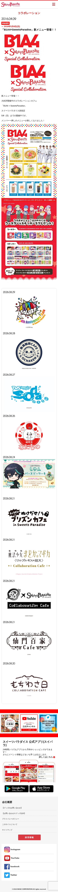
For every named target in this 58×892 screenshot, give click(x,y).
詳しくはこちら (46, 757)
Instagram (15, 849)
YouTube (15, 858)
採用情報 (29, 837)
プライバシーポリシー (10, 819)
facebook (14, 866)
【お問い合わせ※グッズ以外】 (14, 813)
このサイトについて (9, 824)
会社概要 (7, 802)
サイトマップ (7, 830)
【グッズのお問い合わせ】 (12, 808)
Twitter (13, 875)
